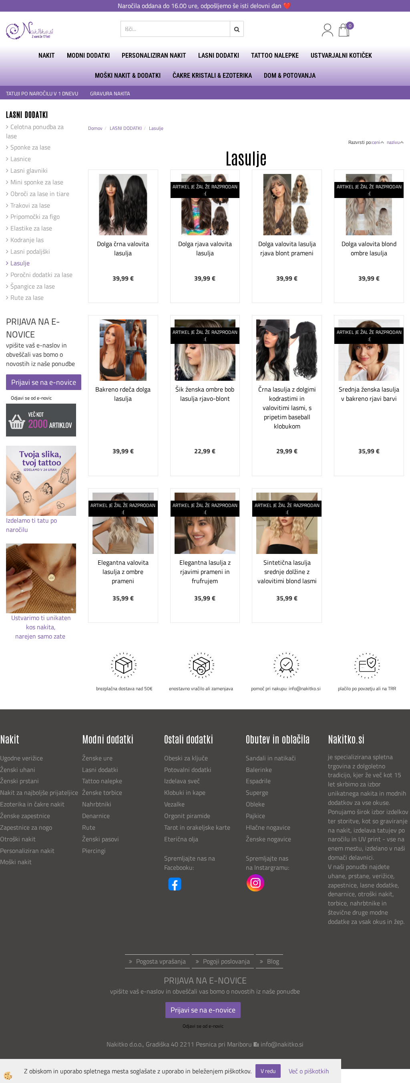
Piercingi (94, 850)
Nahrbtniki (96, 804)
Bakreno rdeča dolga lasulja (123, 393)
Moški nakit (16, 862)
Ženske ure (98, 758)
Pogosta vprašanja (161, 961)
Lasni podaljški (30, 251)
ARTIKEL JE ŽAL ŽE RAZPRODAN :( (205, 190)
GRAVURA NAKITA (110, 93)
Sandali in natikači (271, 758)
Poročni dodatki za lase (41, 274)
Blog (273, 961)
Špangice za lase (32, 286)
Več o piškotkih (309, 1071)
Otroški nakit (18, 839)
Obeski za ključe (186, 758)
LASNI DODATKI (218, 55)
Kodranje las (27, 239)
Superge (257, 792)
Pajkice (255, 815)
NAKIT (46, 55)
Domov (95, 128)
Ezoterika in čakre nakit (33, 804)
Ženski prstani (20, 781)
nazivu (393, 142)
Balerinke (259, 769)
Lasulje (20, 263)
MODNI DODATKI (88, 55)
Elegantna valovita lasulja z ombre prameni (123, 572)
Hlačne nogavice (268, 827)
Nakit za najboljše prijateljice (39, 792)
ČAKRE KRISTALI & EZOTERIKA (212, 75)
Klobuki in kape (184, 792)
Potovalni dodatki (187, 769)
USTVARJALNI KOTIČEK (341, 55)
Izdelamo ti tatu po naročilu (31, 524)
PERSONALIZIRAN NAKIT (154, 55)
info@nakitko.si (282, 1044)
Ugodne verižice (21, 758)
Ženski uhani (18, 769)
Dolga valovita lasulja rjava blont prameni (287, 248)
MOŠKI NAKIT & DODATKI (128, 75)
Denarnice (96, 815)
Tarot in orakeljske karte (197, 827)
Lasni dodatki (100, 769)
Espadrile (258, 781)
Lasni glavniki (29, 170)
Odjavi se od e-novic (31, 398)
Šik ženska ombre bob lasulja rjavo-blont (204, 393)
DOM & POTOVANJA (290, 75)
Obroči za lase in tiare (39, 193)
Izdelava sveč (182, 781)
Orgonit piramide (187, 815)
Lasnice (20, 159)
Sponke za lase (30, 147)
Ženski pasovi (101, 839)
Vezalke (174, 804)
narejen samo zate (41, 636)
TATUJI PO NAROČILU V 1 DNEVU (42, 93)
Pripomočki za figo (35, 216)
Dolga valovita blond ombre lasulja (369, 248)
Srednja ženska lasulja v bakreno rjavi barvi (369, 393)
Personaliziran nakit (27, 850)
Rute (88, 827)
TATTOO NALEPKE (275, 55)
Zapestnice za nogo (27, 827)
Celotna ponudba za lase (35, 131)
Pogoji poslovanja (226, 961)
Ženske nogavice (268, 839)
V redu (268, 1071)
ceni (376, 142)
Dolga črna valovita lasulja (123, 248)
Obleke (255, 804)
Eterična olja (181, 839)
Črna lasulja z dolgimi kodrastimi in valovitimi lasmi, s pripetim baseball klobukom (287, 407)
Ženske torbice (102, 792)
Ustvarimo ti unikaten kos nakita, (41, 622)
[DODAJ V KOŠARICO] (123, 237)
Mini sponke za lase (36, 182)
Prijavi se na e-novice (43, 382)
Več (123, 217)
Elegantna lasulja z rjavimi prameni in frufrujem (205, 572)
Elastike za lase (31, 228)
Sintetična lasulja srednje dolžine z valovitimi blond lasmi (287, 572)
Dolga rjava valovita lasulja (205, 248)
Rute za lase (27, 297)
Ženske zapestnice (26, 815)
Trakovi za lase (30, 205)
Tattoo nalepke (102, 781)
